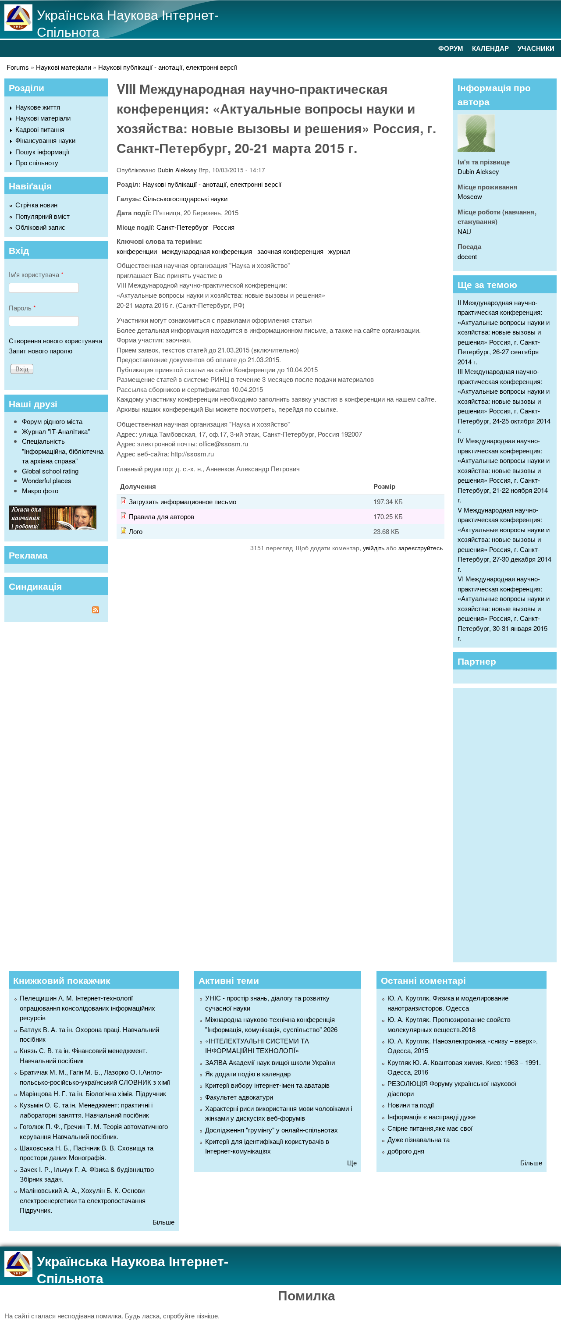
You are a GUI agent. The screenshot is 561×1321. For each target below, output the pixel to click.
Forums (18, 66)
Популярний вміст (42, 216)
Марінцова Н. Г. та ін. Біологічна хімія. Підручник (93, 1093)
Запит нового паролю (40, 350)
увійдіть (373, 547)
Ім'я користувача (36, 274)
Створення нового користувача (55, 340)
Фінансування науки (45, 140)
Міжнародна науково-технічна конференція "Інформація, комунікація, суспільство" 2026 (271, 1024)
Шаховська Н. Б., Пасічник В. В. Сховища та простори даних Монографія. (86, 1152)
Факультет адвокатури (239, 1096)
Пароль (22, 307)
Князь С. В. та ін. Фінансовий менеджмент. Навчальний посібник (83, 1055)
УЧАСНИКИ (536, 48)
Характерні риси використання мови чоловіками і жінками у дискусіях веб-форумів (278, 1113)
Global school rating (50, 470)
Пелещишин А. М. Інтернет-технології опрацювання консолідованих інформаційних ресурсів (87, 1007)
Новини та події (410, 1104)
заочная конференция (290, 251)
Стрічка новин (36, 204)
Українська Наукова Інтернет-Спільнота (128, 23)
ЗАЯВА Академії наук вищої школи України (270, 1062)
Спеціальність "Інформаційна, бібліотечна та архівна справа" (62, 450)
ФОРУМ (450, 48)
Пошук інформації (42, 151)
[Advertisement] (509, 823)
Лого (135, 531)
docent (467, 256)
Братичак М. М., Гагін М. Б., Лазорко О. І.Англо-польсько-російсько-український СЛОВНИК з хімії (95, 1076)
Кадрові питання (39, 129)
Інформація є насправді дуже (431, 1116)
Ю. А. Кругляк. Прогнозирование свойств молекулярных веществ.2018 (449, 1024)
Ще (352, 1162)
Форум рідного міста (52, 421)
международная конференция (207, 251)
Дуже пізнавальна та (418, 1139)
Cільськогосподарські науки (185, 198)
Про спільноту (36, 162)
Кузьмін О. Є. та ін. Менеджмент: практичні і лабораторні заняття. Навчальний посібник (86, 1109)
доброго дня (405, 1150)
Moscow (470, 196)
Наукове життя (37, 106)
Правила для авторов (161, 516)
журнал (339, 251)
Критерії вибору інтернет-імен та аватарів (267, 1085)
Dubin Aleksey (177, 170)
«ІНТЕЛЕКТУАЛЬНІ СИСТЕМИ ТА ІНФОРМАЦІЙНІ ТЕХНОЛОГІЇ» (257, 1045)
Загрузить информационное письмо (182, 501)
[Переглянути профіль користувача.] (476, 148)
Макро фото (40, 490)
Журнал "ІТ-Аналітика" (56, 431)
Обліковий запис (40, 226)
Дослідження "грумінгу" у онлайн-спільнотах (271, 1129)
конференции (137, 251)
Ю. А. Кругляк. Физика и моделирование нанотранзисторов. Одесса (447, 1002)
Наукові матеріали (63, 66)
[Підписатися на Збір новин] (56, 611)
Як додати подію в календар (248, 1073)
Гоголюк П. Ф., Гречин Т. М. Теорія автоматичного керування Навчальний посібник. (94, 1131)
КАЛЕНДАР (490, 48)
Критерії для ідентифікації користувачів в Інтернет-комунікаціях (267, 1146)
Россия (223, 226)
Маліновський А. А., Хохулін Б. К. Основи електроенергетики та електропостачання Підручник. (83, 1200)
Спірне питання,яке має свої (429, 1127)
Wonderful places (46, 480)
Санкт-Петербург (182, 226)
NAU (464, 231)
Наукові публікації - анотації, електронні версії (167, 66)
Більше (163, 1221)
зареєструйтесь (420, 547)
